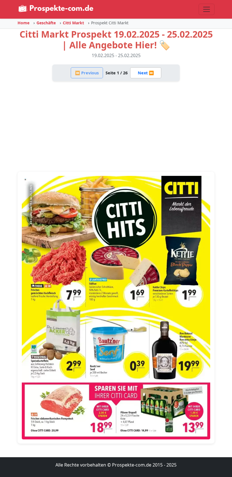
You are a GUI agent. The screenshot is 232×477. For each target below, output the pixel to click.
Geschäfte (46, 22)
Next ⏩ (146, 72)
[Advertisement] (116, 126)
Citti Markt (73, 22)
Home (23, 22)
